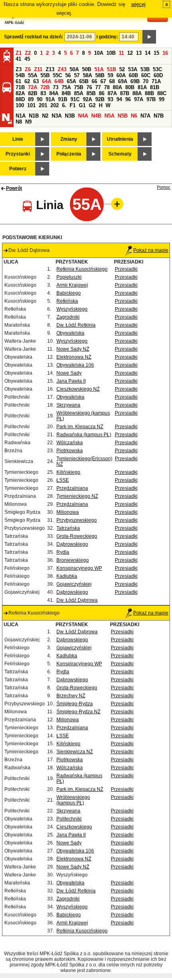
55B (45, 75)
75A (66, 87)
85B (91, 93)
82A (20, 93)
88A (137, 93)
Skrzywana (68, 405)
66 (94, 81)
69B (135, 81)
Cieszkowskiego (74, 827)
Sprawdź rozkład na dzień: (33, 37)
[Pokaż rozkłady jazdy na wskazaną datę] (149, 37)
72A (32, 87)
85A (78, 93)
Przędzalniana (72, 488)
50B (86, 69)
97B (151, 99)
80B (129, 87)
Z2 (28, 53)
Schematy (120, 154)
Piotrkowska (69, 450)
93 (110, 99)
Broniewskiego (72, 560)
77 (98, 87)
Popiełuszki (69, 277)
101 (31, 105)
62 (27, 81)
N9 (28, 122)
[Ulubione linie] (115, 204)
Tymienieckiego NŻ (77, 496)
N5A (109, 116)
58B (99, 75)
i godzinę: (107, 37)
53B (145, 69)
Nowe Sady (69, 373)
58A (87, 75)
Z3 (19, 69)
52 (122, 69)
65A (71, 81)
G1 (82, 105)
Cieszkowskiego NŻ (78, 389)
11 (121, 53)
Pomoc (163, 187)
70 (145, 81)
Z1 (19, 53)
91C (75, 99)
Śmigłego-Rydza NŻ (78, 712)
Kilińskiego (68, 472)
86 (101, 93)
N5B (123, 116)
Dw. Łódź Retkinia (76, 325)
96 (128, 99)
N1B (34, 116)
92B (99, 99)
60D (158, 75)
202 (54, 105)
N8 (19, 122)
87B (124, 93)
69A (122, 81)
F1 (73, 105)
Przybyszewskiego (76, 520)
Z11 (38, 69)
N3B (70, 116)
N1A (21, 116)
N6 (134, 116)
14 (147, 53)
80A (117, 87)
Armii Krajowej (72, 285)
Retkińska (67, 301)
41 (18, 59)
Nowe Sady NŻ (72, 349)
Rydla (62, 552)
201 (43, 105)
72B (45, 87)
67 (103, 81)
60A (121, 75)
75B (78, 87)
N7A (145, 116)
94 (119, 99)
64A (46, 81)
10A (98, 53)
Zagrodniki (68, 317)
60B (133, 75)
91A (50, 99)
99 (161, 99)
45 (27, 59)
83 (43, 93)
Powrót (14, 188)
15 (156, 53)
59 (110, 75)
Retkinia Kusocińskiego (82, 269)
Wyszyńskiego (72, 309)
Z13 (50, 69)
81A (142, 87)
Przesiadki (126, 269)
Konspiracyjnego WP (79, 568)
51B (111, 69)
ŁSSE (62, 480)
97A (138, 99)
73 (55, 87)
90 (39, 99)
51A (99, 69)
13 (139, 53)
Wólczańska (69, 442)
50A (74, 69)
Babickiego (68, 293)
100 (20, 105)
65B (83, 81)
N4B (96, 116)
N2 (45, 116)
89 (31, 99)
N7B (159, 116)
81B (154, 87)
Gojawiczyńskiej (74, 584)
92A (87, 99)
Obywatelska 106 (75, 365)
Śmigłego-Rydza (74, 704)
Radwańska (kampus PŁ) (83, 434)
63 (36, 81)
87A (112, 93)
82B (32, 93)
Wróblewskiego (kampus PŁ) (73, 800)
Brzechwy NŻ (70, 696)
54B (20, 75)
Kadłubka (66, 576)
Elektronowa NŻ (73, 357)
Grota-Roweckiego (76, 536)
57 (77, 75)
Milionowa (67, 512)
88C (161, 93)
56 (68, 75)
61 (18, 81)
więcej (138, 4)
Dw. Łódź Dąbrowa (77, 600)
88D (20, 99)
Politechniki (69, 819)
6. (64, 105)
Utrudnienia (120, 139)
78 (107, 87)
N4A (83, 116)
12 (130, 53)
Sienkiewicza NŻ (74, 751)
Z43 (62, 69)
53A (132, 69)
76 (89, 87)
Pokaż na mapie (150, 250)
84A (53, 93)
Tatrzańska (68, 528)
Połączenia (68, 154)
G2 (92, 105)
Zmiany (68, 139)
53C (157, 69)
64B (59, 81)
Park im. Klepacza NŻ (79, 426)
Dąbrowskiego (72, 544)
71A (156, 81)
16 (165, 53)
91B (62, 99)
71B (20, 87)
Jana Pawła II (71, 381)
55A (32, 75)
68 (112, 81)
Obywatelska (70, 333)
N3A (57, 116)
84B (66, 93)
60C (145, 75)
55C (57, 75)
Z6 (28, 69)
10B (111, 53)
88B (149, 93)
